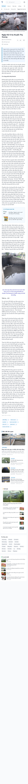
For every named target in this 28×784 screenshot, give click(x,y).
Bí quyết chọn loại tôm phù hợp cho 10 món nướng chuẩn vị (10, 523)
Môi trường (4, 541)
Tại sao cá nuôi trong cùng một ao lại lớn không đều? (15, 560)
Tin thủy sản (6, 9)
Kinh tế (10, 544)
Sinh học (21, 546)
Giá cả (8, 6)
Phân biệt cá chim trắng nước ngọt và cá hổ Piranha (11, 518)
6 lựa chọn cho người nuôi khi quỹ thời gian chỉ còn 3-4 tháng (10, 527)
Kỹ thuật (10, 539)
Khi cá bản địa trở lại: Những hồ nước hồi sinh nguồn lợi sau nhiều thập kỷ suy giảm (15, 578)
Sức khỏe (9, 548)
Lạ (14, 548)
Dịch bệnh (16, 539)
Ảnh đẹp (18, 548)
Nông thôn (13, 9)
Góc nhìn (4, 551)
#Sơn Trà (4, 424)
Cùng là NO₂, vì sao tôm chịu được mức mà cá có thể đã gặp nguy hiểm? (11, 508)
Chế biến (16, 541)
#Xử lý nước (13, 419)
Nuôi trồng (4, 539)
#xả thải (4, 422)
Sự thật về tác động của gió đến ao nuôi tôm (11, 513)
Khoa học (16, 546)
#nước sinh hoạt (6, 426)
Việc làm (14, 6)
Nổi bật (3, 6)
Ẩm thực (3, 548)
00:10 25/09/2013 (7, 39)
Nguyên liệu (4, 544)
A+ (20, 40)
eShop (19, 6)
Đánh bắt (10, 541)
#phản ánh (12, 424)
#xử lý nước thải (13, 422)
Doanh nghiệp (17, 544)
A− (17, 40)
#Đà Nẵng (5, 419)
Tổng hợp (15, 551)
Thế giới (3, 546)
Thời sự (9, 551)
